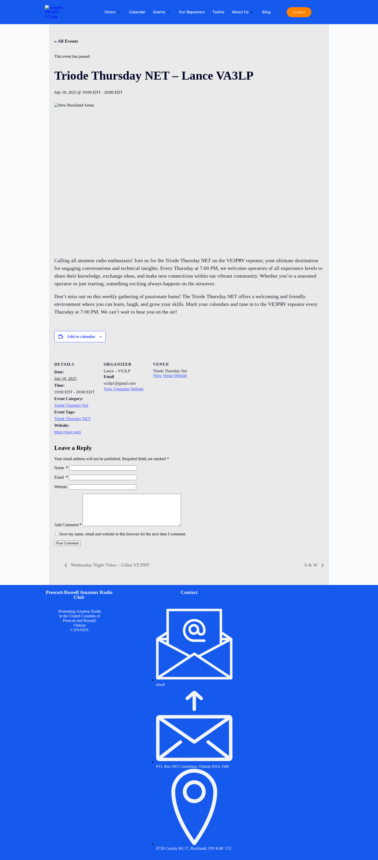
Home (110, 12)
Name (61, 468)
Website (60, 487)
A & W (311, 565)
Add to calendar (81, 336)
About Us (240, 12)
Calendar (137, 12)
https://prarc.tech (67, 432)
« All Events (66, 41)
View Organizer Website (123, 389)
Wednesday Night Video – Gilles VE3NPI (109, 565)
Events (159, 12)
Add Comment (68, 525)
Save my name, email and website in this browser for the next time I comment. (122, 534)
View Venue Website (170, 375)
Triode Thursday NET (72, 419)
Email (61, 477)
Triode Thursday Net (71, 405)
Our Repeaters (192, 12)
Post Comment (67, 543)
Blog (266, 12)
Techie (218, 12)
